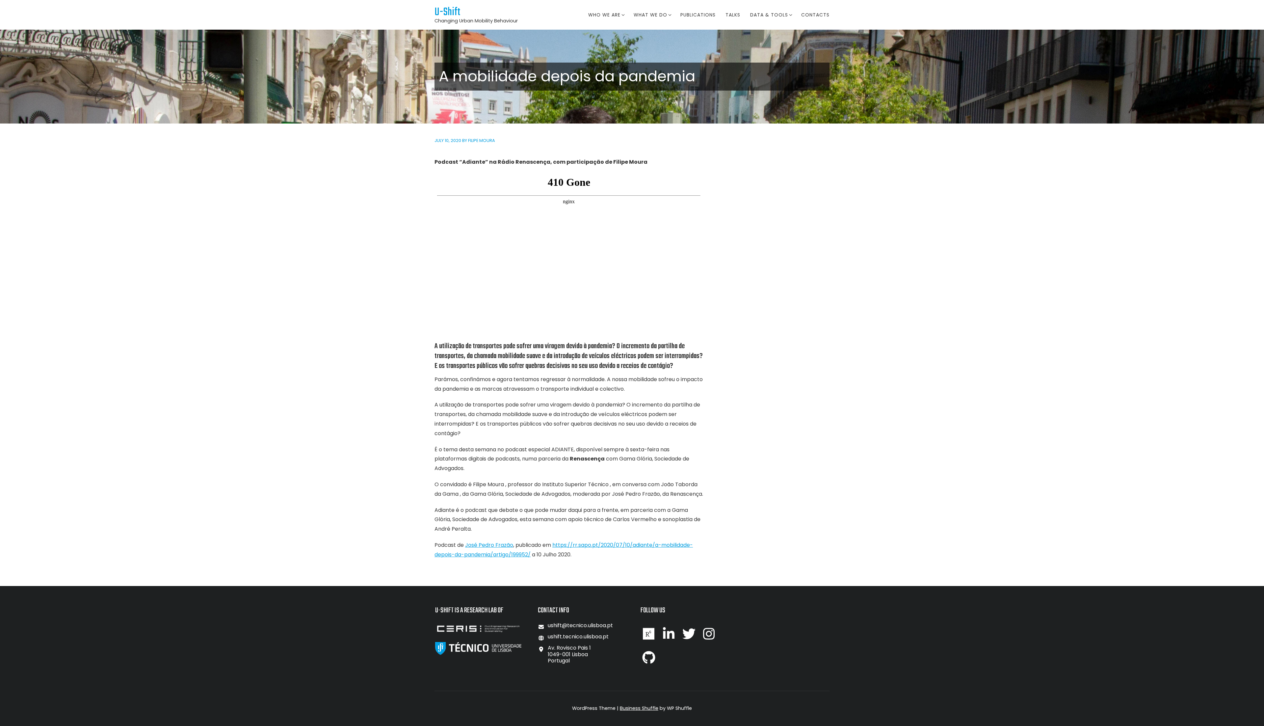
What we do (650, 15)
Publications (698, 15)
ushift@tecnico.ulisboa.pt (580, 625)
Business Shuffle (639, 708)
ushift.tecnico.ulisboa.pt (578, 636)
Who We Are (604, 15)
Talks (732, 15)
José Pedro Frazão (489, 545)
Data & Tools (769, 15)
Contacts (815, 15)
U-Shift (447, 12)
